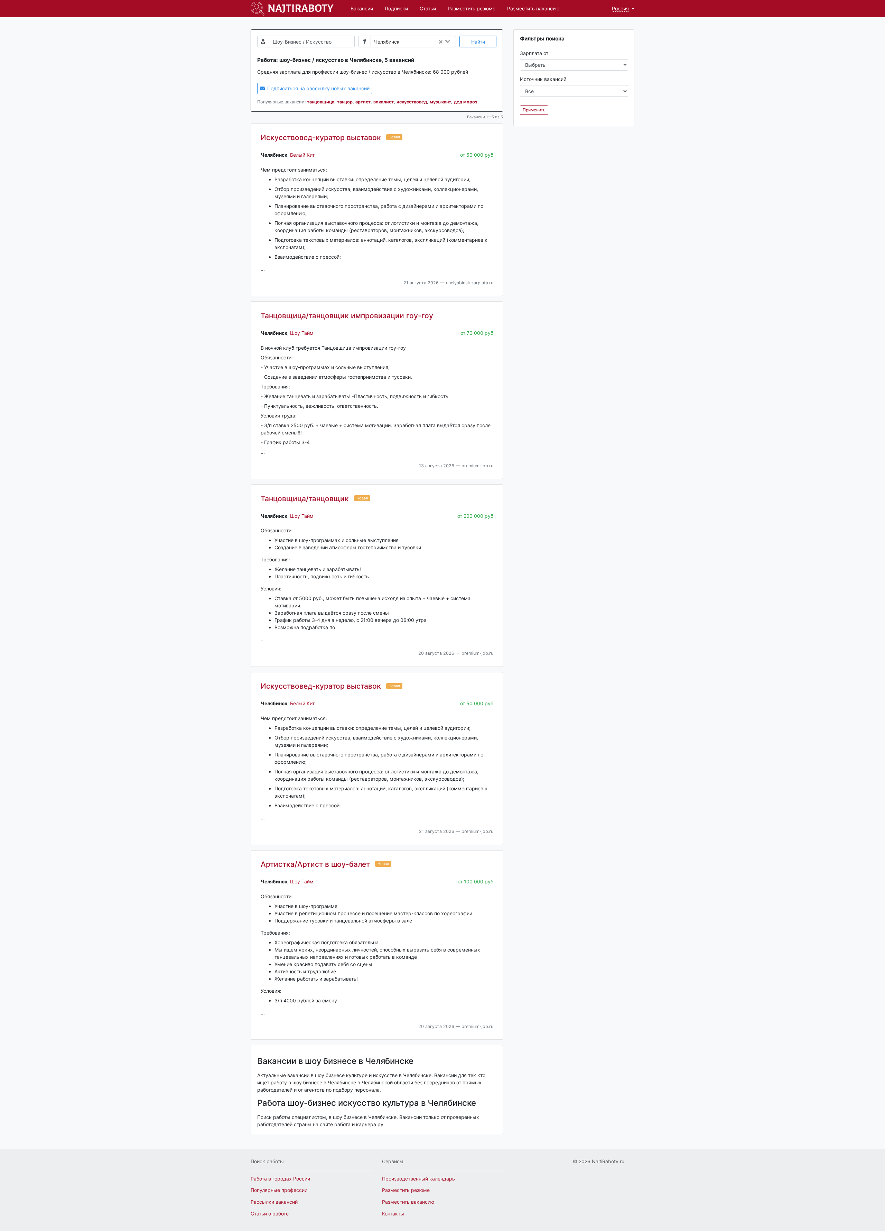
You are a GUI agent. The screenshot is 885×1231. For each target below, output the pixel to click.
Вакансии (362, 8)
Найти (478, 42)
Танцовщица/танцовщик (305, 498)
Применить (534, 109)
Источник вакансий (543, 79)
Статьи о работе (270, 1213)
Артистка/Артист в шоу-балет (315, 864)
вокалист (383, 101)
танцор (345, 101)
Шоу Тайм (302, 333)
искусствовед (412, 101)
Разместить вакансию (533, 8)
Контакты (393, 1213)
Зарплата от (534, 53)
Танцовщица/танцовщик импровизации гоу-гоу (347, 315)
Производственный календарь (418, 1179)
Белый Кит (302, 155)
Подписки (396, 8)
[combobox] (429, 42)
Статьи (428, 8)
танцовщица (320, 101)
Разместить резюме (471, 8)
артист (363, 101)
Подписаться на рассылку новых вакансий (318, 88)
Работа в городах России (280, 1179)
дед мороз (465, 101)
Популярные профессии (279, 1190)
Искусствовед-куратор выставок (321, 137)
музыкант (440, 101)
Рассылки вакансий (274, 1202)
